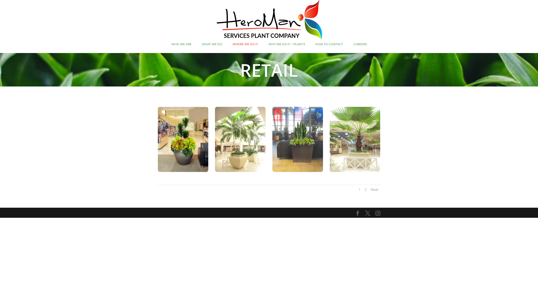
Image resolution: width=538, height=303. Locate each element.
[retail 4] (297, 171)
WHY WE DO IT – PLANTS (286, 44)
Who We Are (181, 44)
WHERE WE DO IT (245, 44)
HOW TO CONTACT (329, 44)
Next (374, 189)
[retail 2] (240, 171)
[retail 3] (355, 171)
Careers (360, 44)
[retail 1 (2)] (183, 171)
